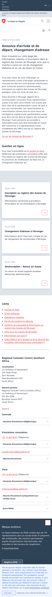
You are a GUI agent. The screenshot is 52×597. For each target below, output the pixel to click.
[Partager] (49, 30)
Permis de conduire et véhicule (18, 321)
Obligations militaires (14, 317)
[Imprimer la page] (43, 30)
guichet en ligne (36, 151)
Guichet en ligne (11, 309)
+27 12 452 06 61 (9, 437)
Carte (4, 408)
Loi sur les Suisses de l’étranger (16, 136)
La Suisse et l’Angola (16, 21)
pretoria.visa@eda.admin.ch (14, 489)
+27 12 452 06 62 (9, 474)
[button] (48, 522)
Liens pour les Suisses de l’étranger (20, 331)
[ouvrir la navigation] (48, 21)
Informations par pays (14, 335)
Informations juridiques (39, 588)
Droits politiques (12, 313)
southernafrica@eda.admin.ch (16, 452)
